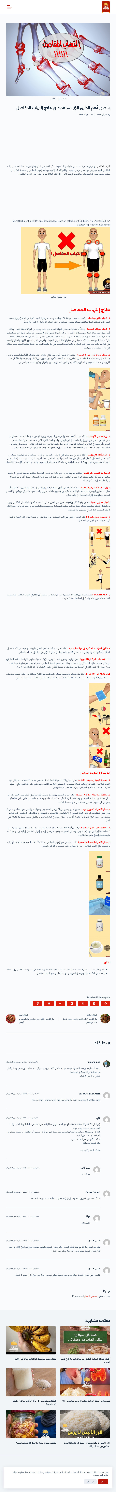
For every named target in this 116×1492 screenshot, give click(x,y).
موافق (103, 1481)
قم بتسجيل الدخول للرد (13, 1062)
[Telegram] (60, 1003)
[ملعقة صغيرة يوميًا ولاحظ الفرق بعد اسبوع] (31, 1424)
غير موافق (90, 1481)
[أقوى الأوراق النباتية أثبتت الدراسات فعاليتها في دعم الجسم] (85, 1340)
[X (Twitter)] (94, 1003)
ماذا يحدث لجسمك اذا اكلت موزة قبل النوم (35, 1359)
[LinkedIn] (71, 1003)
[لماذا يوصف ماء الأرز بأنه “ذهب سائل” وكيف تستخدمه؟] (31, 1382)
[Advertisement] (58, 141)
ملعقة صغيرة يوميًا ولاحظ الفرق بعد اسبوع (36, 1443)
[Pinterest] (83, 1003)
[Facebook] (105, 1003)
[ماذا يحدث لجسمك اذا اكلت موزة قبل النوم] (31, 1340)
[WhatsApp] (49, 1003)
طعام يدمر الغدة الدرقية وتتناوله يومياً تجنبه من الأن (86, 1401)
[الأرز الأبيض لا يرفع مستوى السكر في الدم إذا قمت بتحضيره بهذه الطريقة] (85, 1424)
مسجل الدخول (90, 1296)
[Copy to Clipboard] (37, 1003)
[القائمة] (9, 7)
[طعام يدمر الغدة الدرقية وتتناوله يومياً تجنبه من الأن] (85, 1382)
